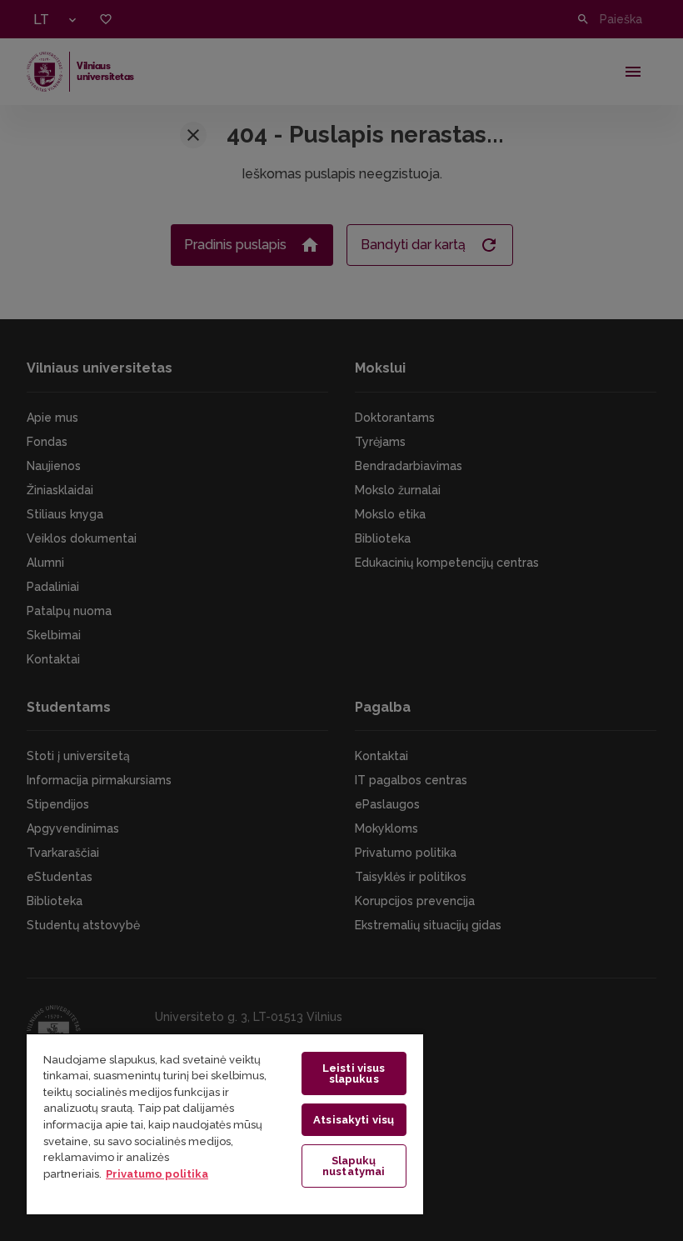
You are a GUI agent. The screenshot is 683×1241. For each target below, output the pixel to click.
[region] (225, 1123)
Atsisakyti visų (353, 1119)
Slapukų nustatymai (353, 1166)
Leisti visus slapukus (354, 1073)
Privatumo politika (157, 1174)
